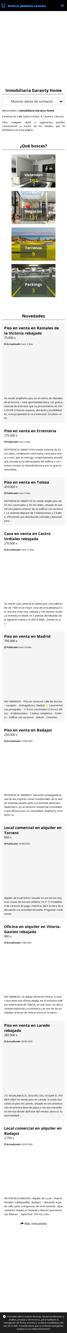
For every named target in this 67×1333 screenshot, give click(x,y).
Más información (41, 1328)
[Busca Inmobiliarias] (3, 6)
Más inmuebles (35, 1223)
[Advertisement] (33, 49)
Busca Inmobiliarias (27, 6)
